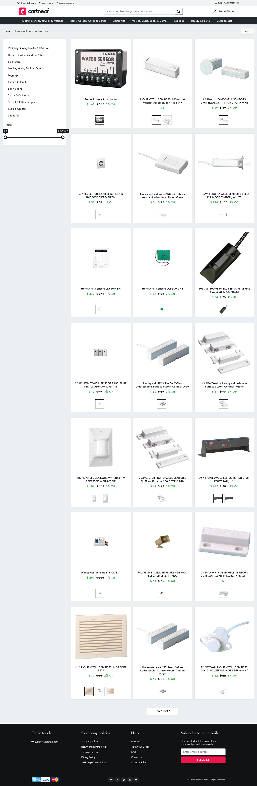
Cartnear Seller (139, 762)
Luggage (179, 20)
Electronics (119, 20)
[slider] (5, 137)
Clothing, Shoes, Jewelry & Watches (42, 20)
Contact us (136, 757)
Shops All (13, 115)
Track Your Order (140, 746)
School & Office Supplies (22, 102)
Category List (225, 20)
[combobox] (247, 31)
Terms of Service (89, 752)
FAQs (134, 752)
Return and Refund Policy (94, 746)
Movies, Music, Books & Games (149, 20)
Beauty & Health (200, 20)
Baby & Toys (15, 88)
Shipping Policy (89, 741)
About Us (136, 741)
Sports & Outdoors (18, 95)
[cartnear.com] (34, 11)
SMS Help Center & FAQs (94, 762)
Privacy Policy (88, 757)
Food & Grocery (17, 108)
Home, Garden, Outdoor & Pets (88, 20)
